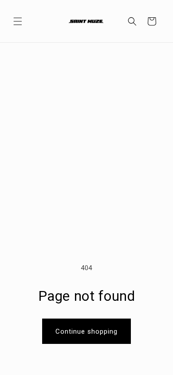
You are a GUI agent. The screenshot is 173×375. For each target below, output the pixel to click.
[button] (18, 21)
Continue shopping (86, 331)
